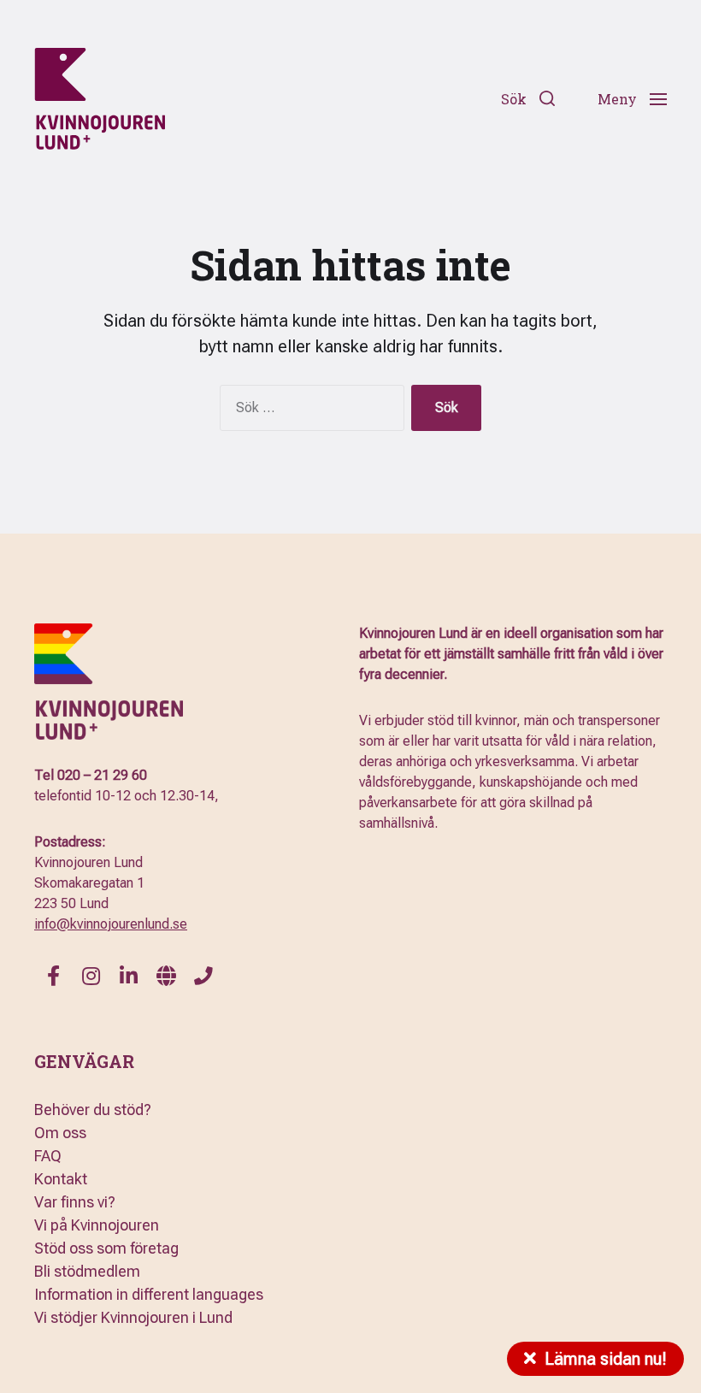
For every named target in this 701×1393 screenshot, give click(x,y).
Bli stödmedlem (87, 1271)
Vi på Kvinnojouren (96, 1225)
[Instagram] (90, 975)
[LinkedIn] (128, 975)
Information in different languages (148, 1294)
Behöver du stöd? (92, 1110)
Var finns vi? (74, 1202)
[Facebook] (53, 975)
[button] (528, 98)
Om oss (60, 1133)
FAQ (48, 1156)
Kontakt (60, 1179)
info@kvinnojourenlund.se (110, 924)
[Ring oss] (203, 975)
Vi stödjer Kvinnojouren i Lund (133, 1317)
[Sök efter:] (308, 411)
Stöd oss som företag (106, 1248)
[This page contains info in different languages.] (166, 975)
